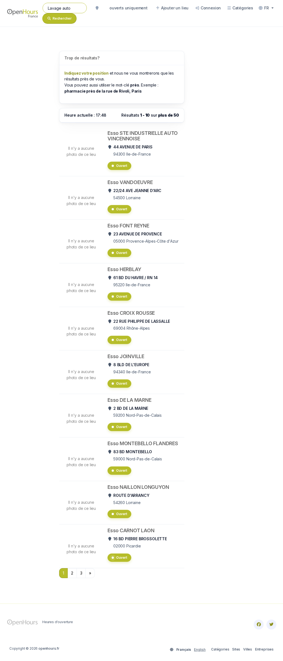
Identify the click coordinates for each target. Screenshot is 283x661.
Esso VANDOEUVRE (130, 182)
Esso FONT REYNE (128, 226)
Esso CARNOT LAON (131, 530)
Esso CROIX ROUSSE (131, 313)
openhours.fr (48, 648)
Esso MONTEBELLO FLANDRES (143, 443)
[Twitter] (271, 624)
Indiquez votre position (86, 73)
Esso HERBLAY (124, 269)
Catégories (220, 649)
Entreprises (264, 649)
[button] (266, 8)
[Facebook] (259, 624)
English (200, 649)
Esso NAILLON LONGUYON (138, 487)
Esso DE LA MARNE (129, 400)
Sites (236, 649)
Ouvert (121, 166)
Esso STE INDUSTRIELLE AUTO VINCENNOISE (143, 135)
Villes (247, 649)
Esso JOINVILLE (126, 356)
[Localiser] (97, 8)
